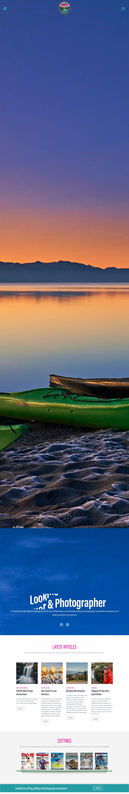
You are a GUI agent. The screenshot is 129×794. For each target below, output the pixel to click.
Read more (20, 708)
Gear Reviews (94, 688)
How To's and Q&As (45, 688)
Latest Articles (64, 646)
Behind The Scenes (70, 688)
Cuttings (64, 740)
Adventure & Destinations (22, 688)
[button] (97, 788)
